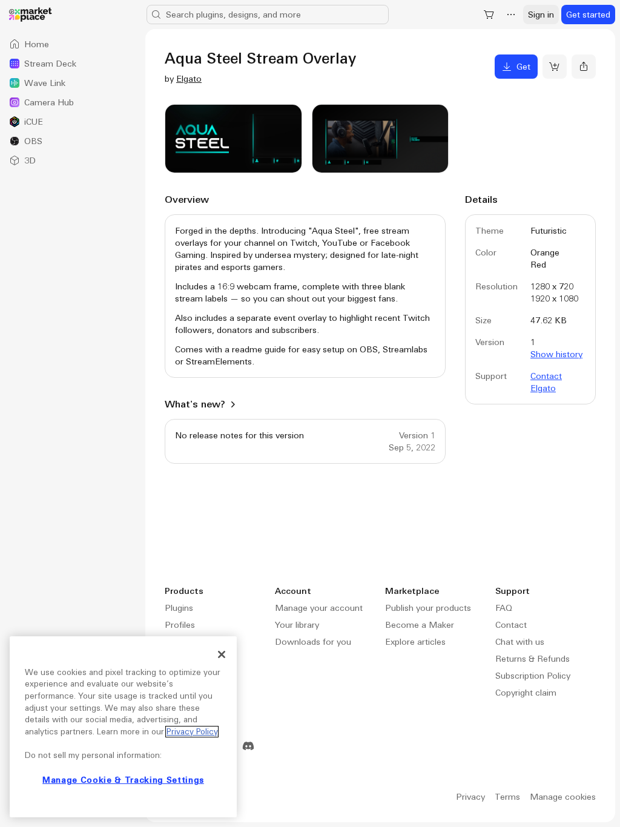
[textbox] (305, 296)
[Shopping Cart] (489, 14)
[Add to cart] (554, 66)
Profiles (180, 625)
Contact (511, 625)
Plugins (179, 608)
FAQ (503, 608)
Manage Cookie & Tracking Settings (123, 780)
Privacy (470, 797)
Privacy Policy (192, 731)
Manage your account (319, 608)
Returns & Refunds (532, 659)
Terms (507, 797)
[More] (511, 14)
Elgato (189, 79)
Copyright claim (525, 692)
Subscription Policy (532, 675)
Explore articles (415, 642)
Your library (297, 625)
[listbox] (72, 102)
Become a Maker (419, 625)
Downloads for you (313, 642)
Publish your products (428, 608)
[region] (123, 726)
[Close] (221, 654)
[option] (72, 44)
